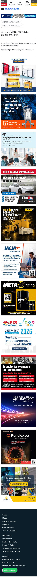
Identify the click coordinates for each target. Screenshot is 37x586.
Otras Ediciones (8, 527)
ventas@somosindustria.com (15, 566)
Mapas (4, 518)
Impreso (5, 524)
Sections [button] (11, 4)
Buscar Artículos (8, 545)
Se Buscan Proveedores (11, 548)
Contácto (5, 556)
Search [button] (19, 4)
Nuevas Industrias (9, 521)
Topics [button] (27, 4)
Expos (4, 515)
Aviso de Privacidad (9, 531)
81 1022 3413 (9, 562)
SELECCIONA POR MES (10, 22)
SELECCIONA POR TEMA (11, 26)
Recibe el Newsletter (9, 542)
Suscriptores (7, 535)
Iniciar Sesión (7, 539)
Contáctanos (10, 570)
